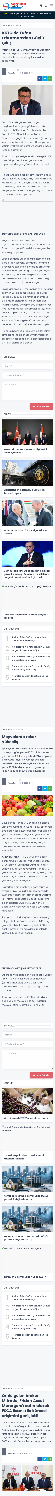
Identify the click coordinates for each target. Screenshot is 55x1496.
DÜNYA (18, 25)
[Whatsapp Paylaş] (49, 78)
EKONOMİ (19, 729)
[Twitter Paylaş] (44, 78)
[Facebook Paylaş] (39, 78)
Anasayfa (7, 25)
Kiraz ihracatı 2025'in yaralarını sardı (27, 13)
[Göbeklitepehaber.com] (15, 5)
